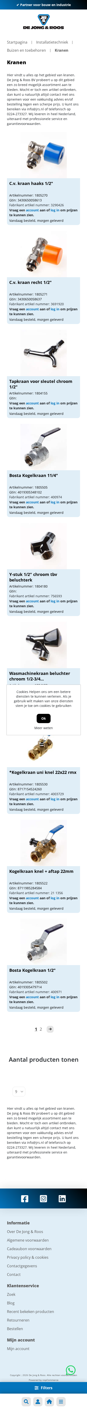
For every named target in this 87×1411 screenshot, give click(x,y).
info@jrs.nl (35, 109)
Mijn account (18, 1348)
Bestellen (15, 1328)
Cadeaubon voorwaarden (29, 1248)
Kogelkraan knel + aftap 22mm (41, 871)
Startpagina (17, 42)
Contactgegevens (22, 1265)
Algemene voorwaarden (28, 1240)
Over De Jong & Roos (25, 1231)
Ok (43, 718)
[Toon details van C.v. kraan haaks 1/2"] (43, 155)
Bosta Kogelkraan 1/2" (32, 970)
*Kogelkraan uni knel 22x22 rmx (42, 772)
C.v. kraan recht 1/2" (30, 282)
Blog (11, 1303)
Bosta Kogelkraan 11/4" (33, 475)
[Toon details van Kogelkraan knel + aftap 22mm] (43, 843)
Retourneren (18, 1320)
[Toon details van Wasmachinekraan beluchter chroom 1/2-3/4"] (43, 645)
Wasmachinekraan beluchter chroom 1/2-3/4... (39, 676)
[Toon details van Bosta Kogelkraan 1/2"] (43, 942)
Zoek (11, 1294)
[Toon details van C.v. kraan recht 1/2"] (43, 254)
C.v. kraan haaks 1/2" (31, 183)
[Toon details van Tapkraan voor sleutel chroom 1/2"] (43, 353)
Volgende (50, 1029)
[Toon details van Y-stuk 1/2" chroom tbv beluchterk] (43, 546)
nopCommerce (50, 1380)
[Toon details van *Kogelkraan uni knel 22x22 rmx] (43, 744)
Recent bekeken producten (30, 1311)
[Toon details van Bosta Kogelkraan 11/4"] (43, 447)
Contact (14, 1274)
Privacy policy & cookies (27, 1257)
